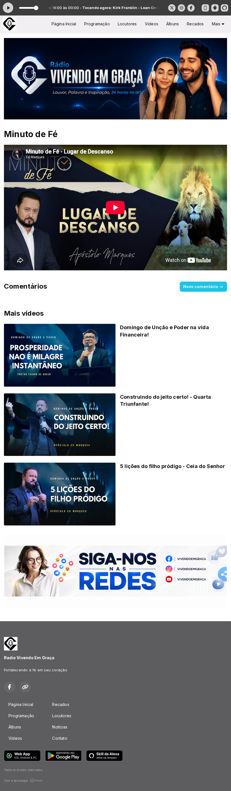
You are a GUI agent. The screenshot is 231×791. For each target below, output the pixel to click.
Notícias (59, 727)
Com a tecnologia (16, 780)
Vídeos (151, 23)
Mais (217, 23)
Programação (97, 23)
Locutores (127, 23)
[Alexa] (224, 8)
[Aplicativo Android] (215, 8)
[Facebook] (191, 8)
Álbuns (172, 23)
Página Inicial (64, 23)
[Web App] (205, 8)
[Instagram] (181, 8)
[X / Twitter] (172, 8)
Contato (59, 738)
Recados (195, 23)
